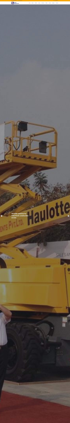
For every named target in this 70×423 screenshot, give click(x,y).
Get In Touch (20, 0)
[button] (1, 216)
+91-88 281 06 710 (15, 0)
